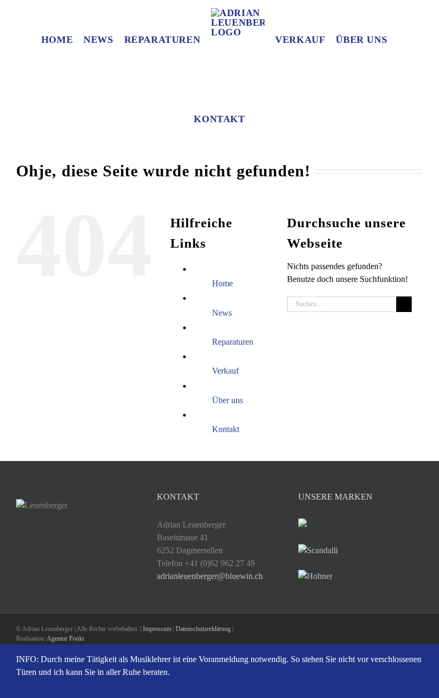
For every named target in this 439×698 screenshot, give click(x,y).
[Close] (421, 660)
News (222, 312)
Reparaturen (232, 341)
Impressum (157, 629)
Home (222, 283)
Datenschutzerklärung (203, 629)
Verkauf (225, 370)
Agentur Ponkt (65, 638)
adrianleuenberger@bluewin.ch (210, 576)
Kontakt (225, 429)
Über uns (227, 400)
